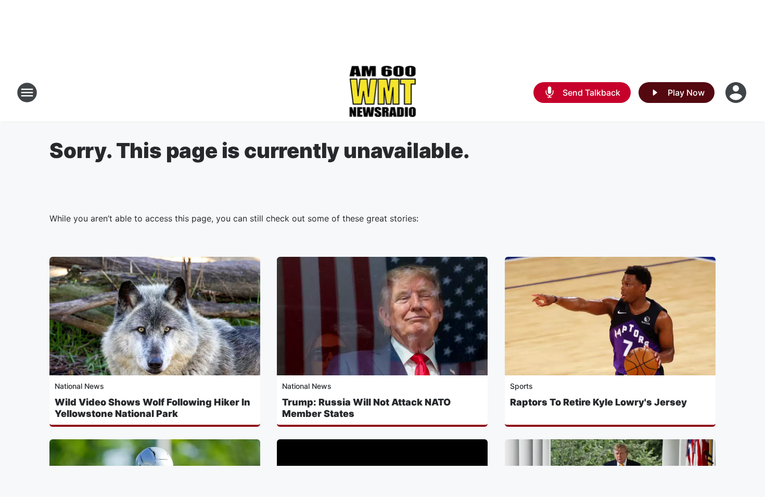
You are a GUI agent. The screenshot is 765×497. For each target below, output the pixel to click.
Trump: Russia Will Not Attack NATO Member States (366, 408)
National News (79, 386)
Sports (521, 386)
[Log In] (736, 92)
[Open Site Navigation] (27, 92)
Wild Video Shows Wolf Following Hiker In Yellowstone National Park (152, 408)
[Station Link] (383, 93)
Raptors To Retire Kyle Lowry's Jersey (598, 402)
